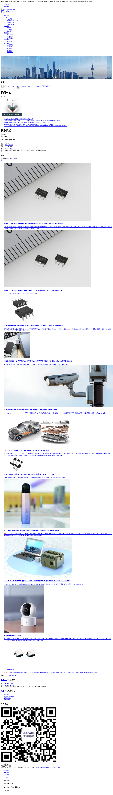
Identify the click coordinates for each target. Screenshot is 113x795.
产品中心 (6, 17)
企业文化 (10, 46)
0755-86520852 (9, 145)
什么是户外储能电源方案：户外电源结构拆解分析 (18, 119)
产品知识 (10, 38)
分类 (2, 160)
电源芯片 (60, 767)
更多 (4, 680)
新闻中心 (6, 33)
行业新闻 (10, 36)
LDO (13, 86)
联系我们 (6, 774)
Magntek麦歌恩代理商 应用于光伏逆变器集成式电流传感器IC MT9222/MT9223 (26, 122)
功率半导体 (10, 22)
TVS (34, 86)
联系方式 (6, 53)
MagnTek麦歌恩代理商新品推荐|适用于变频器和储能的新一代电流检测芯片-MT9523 (28, 124)
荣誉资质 (10, 52)
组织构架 (10, 48)
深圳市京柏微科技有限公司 (43, 767)
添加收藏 (6, 6)
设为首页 (6, 4)
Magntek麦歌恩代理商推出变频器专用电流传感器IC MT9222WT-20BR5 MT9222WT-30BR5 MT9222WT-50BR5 (35, 126)
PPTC (24, 86)
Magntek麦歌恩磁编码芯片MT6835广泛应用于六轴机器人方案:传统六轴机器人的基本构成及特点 (32, 120)
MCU (29, 86)
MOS (9, 86)
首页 (11, 159)
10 (15, 675)
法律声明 (6, 770)
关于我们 (6, 43)
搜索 (3, 82)
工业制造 (10, 29)
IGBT (18, 86)
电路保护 (10, 19)
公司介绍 (10, 45)
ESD (38, 86)
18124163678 (8, 148)
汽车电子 (10, 31)
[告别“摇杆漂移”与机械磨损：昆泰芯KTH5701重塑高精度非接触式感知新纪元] (12, 116)
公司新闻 (10, 34)
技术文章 (6, 39)
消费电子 (10, 27)
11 (16, 675)
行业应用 (6, 26)
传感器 (54, 767)
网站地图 (6, 772)
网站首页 (6, 15)
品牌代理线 (10, 24)
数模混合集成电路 (12, 20)
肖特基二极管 (46, 86)
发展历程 (10, 50)
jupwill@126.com (9, 685)
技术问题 (10, 41)
